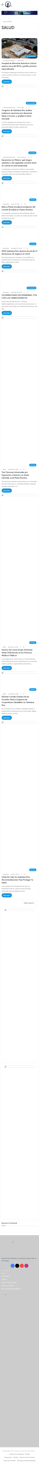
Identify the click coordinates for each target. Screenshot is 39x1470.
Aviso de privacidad (8, 1285)
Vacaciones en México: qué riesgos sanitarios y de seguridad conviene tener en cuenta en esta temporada (19, 163)
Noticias (4, 1279)
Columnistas (5, 1276)
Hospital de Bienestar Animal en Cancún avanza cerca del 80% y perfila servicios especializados (19, 66)
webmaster (6, 204)
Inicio (4, 21)
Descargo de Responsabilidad (11, 1288)
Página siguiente (29, 903)
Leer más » (6, 82)
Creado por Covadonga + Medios (19, 1454)
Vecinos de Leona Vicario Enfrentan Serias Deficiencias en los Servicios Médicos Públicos (17, 653)
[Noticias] (8, 4)
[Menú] (3, 5)
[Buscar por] (37, 5)
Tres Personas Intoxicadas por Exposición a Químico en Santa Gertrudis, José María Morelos (15, 475)
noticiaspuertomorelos (9, 60)
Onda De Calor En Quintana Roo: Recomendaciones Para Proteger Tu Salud (17, 880)
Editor (4, 469)
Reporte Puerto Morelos (9, 1282)
